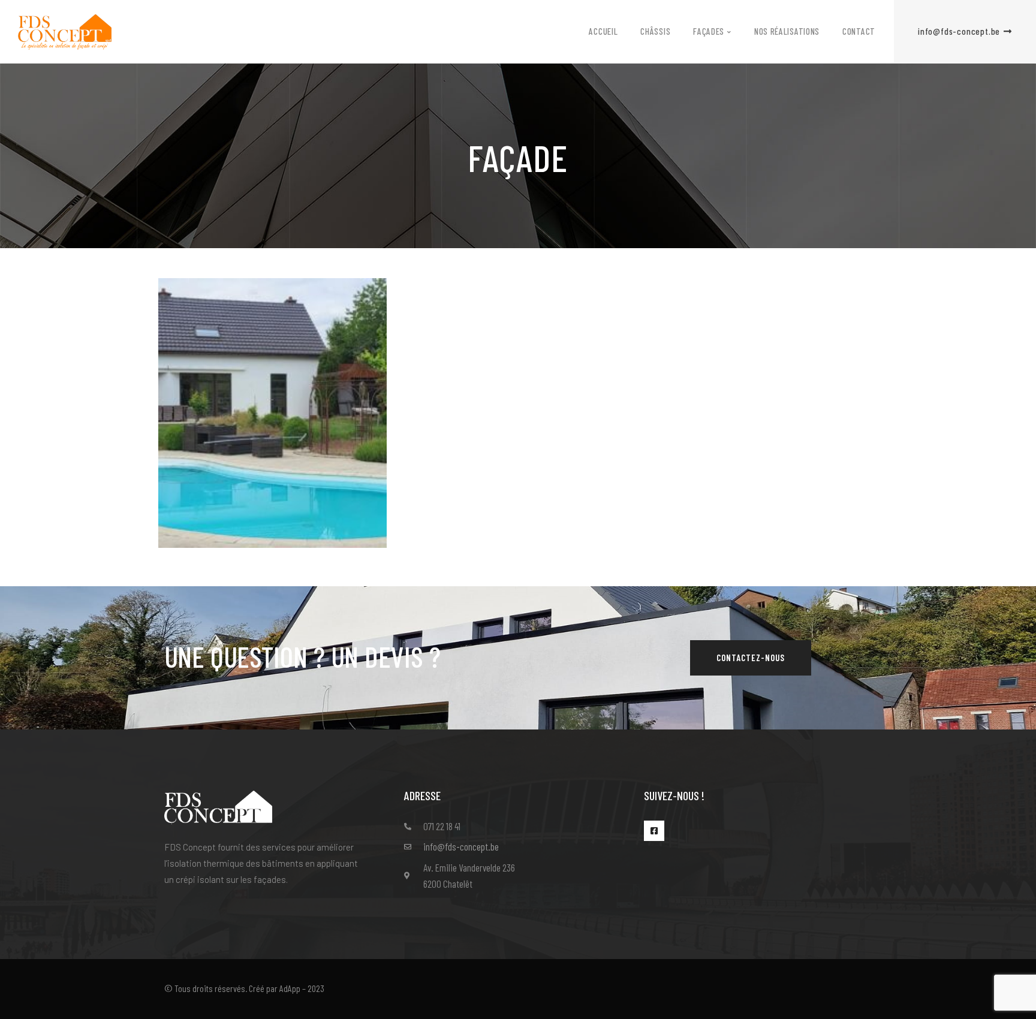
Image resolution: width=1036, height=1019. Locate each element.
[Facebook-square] (654, 831)
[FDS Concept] (65, 30)
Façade (202, 523)
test (207, 545)
